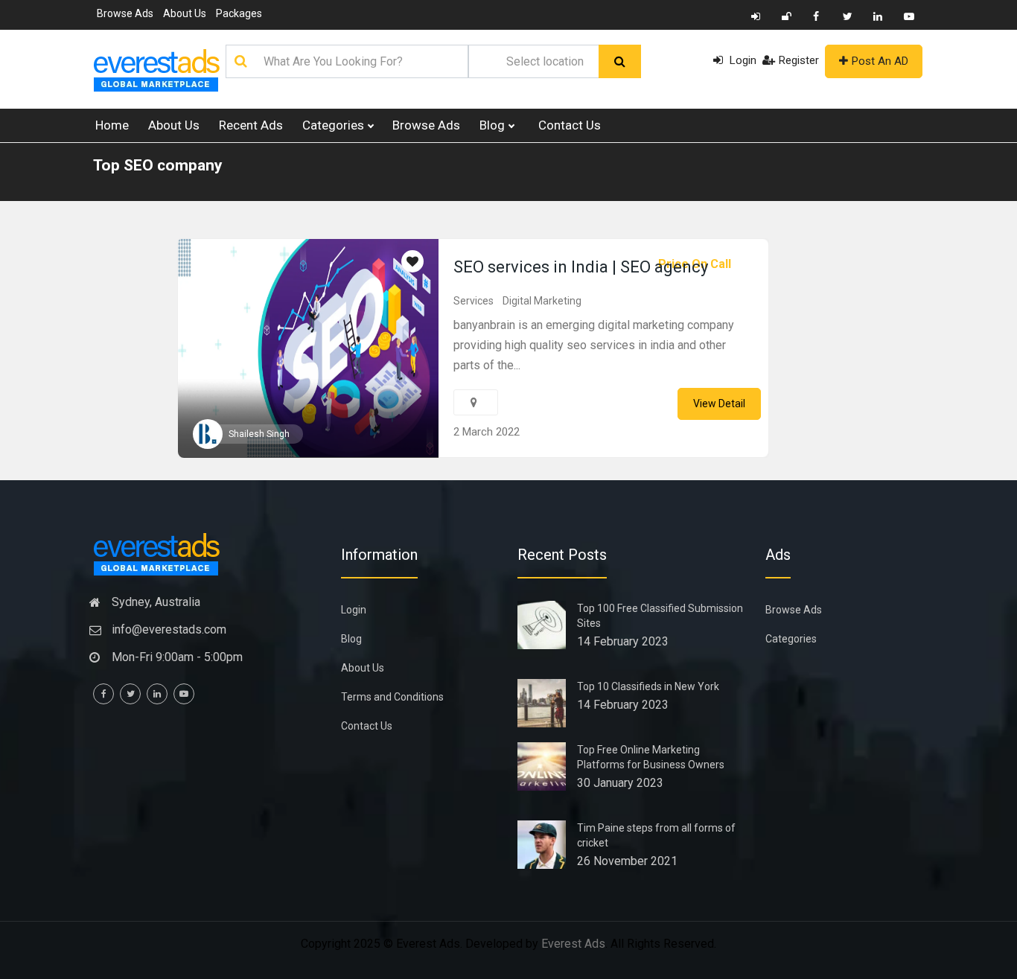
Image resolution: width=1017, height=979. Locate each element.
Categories (334, 125)
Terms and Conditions (392, 697)
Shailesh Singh (259, 434)
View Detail (719, 403)
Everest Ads (573, 944)
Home (112, 125)
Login (741, 60)
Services (473, 301)
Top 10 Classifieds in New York (648, 686)
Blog (493, 125)
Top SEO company (158, 165)
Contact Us (569, 125)
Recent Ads (251, 125)
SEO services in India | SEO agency (580, 267)
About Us (184, 13)
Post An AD (880, 61)
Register (799, 60)
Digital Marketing (542, 301)
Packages (239, 13)
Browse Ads (125, 13)
